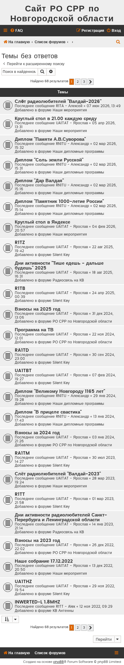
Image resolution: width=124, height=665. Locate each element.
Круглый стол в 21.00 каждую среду (56, 118)
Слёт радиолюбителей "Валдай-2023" (58, 474)
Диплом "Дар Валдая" (39, 181)
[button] (91, 82)
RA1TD (22, 350)
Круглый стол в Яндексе (42, 222)
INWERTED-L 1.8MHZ (37, 602)
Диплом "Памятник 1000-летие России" (59, 201)
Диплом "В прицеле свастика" (48, 412)
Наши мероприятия (70, 110)
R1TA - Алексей (69, 106)
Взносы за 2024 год (37, 433)
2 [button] (78, 81)
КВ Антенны (63, 610)
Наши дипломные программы (78, 151)
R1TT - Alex (65, 606)
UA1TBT (23, 371)
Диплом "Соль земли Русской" (49, 160)
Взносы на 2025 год (37, 309)
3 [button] (84, 81)
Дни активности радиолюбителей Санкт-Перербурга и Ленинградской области (61, 517)
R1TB (20, 288)
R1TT (20, 494)
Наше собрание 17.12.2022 (44, 561)
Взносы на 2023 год (37, 540)
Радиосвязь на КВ (68, 280)
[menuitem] (16, 31)
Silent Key (61, 255)
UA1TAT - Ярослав (72, 123)
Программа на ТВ (34, 330)
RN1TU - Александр (72, 144)
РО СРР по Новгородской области (82, 321)
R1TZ (20, 242)
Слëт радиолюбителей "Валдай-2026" (58, 101)
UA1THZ (23, 581)
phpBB (58, 661)
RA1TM (22, 453)
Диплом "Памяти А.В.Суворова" (50, 139)
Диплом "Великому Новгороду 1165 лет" (60, 391)
